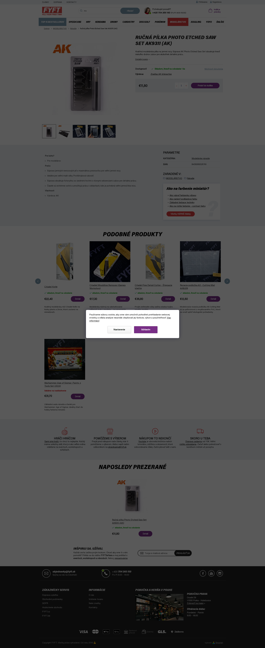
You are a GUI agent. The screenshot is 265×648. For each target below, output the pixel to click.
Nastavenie (119, 330)
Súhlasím (145, 330)
